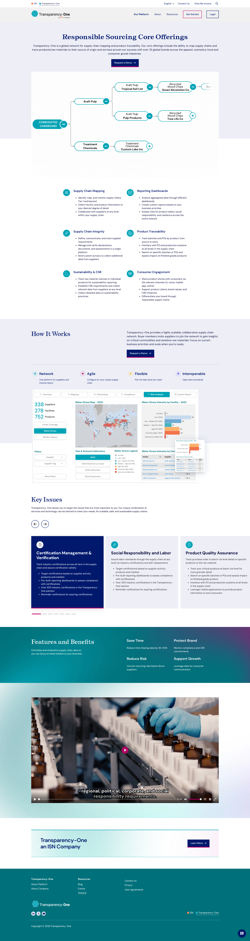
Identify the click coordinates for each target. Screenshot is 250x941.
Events (81, 888)
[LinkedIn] (33, 914)
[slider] (107, 799)
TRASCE (82, 893)
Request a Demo (123, 62)
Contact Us (131, 880)
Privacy (129, 885)
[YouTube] (44, 914)
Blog (80, 884)
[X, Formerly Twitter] (38, 914)
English (169, 3)
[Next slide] (45, 524)
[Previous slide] (35, 524)
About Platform (39, 884)
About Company (40, 888)
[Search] (217, 3)
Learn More (197, 843)
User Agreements (134, 889)
